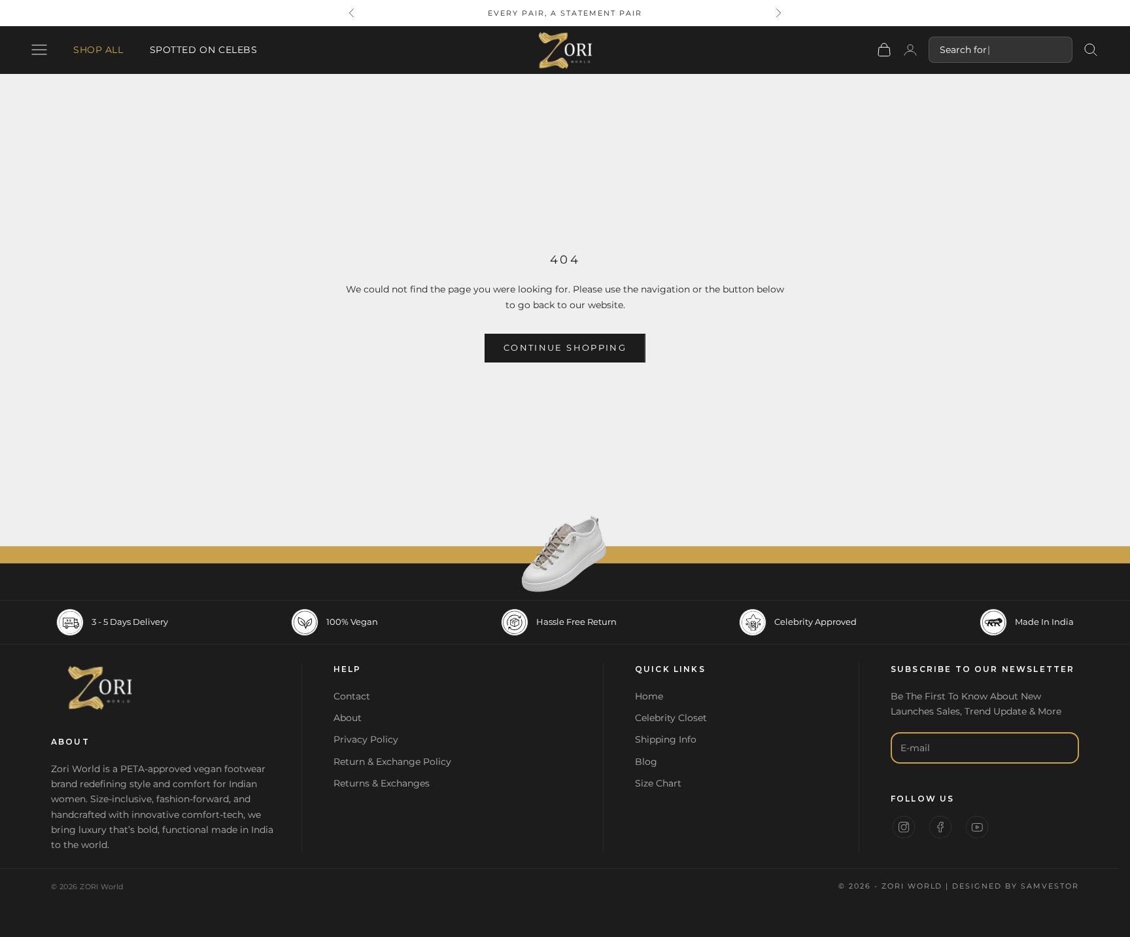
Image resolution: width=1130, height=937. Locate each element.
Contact (352, 696)
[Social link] (904, 827)
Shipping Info (665, 739)
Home (649, 696)
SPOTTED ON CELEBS (204, 50)
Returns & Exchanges (382, 783)
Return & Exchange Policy (392, 762)
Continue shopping (565, 347)
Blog (646, 762)
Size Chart (658, 783)
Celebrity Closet (671, 718)
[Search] (1091, 50)
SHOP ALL (98, 50)
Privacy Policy (366, 739)
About (348, 718)
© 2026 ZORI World (87, 886)
